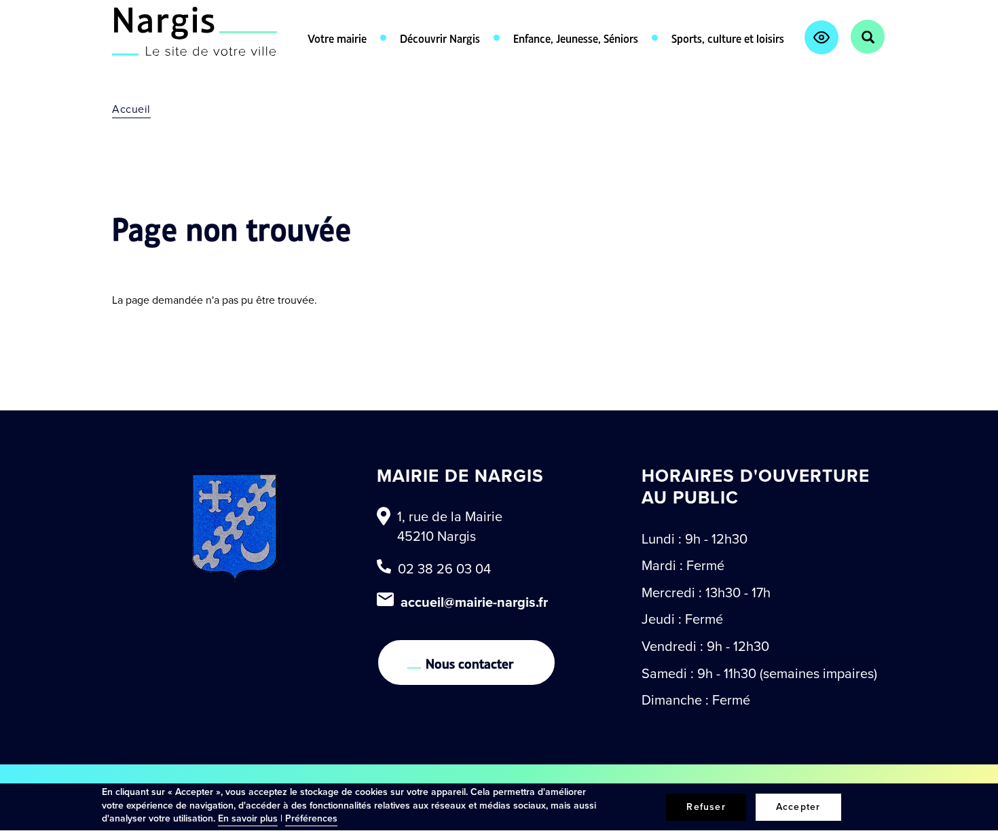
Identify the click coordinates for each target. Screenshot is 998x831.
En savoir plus (248, 818)
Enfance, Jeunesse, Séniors (575, 37)
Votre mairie (337, 37)
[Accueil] (194, 31)
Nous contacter (470, 662)
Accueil (131, 109)
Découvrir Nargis (440, 37)
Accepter (798, 807)
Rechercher (868, 37)
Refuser (705, 807)
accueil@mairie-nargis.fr (474, 602)
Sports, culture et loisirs (727, 37)
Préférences (311, 818)
